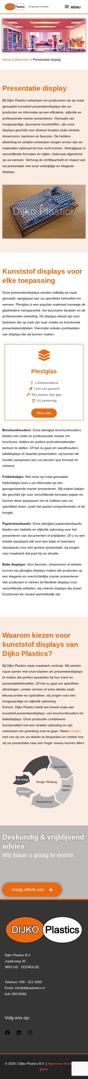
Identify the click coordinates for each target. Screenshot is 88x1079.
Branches (22, 59)
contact (75, 731)
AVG (45, 1069)
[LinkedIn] (19, 1034)
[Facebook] (7, 1034)
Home (6, 59)
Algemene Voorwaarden (65, 1063)
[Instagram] (30, 1034)
